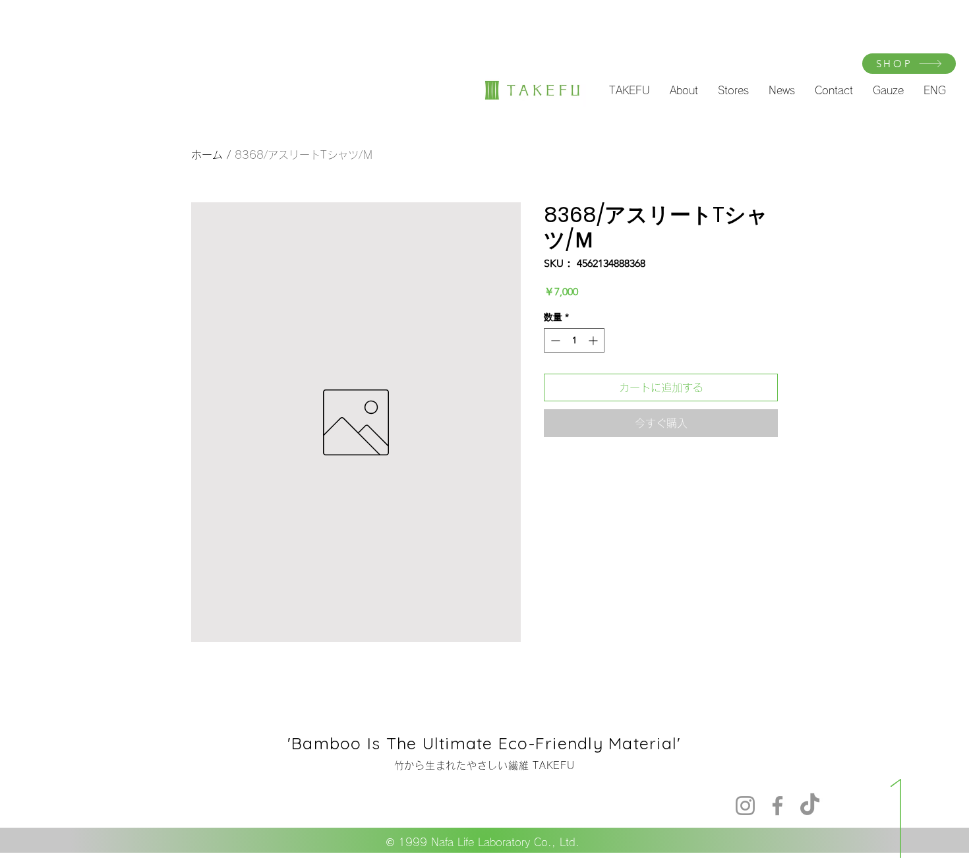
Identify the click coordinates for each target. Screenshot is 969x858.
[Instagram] (745, 805)
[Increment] (594, 340)
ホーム (207, 155)
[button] (629, 90)
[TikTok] (810, 805)
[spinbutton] (574, 340)
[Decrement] (554, 340)
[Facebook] (777, 805)
